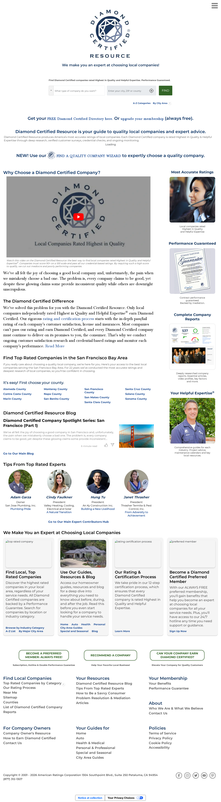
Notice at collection (90, 797)
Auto (75, 624)
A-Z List (11, 631)
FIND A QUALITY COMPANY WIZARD (89, 156)
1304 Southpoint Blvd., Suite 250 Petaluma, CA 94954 (120, 775)
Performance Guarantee (169, 688)
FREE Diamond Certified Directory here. (80, 119)
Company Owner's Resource (26, 733)
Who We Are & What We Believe (176, 708)
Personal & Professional (95, 748)
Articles (82, 703)
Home (64, 624)
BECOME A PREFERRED (43, 655)
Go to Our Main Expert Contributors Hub (78, 521)
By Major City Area (31, 631)
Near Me (10, 692)
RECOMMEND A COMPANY (111, 655)
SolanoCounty (135, 394)
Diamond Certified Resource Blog (104, 683)
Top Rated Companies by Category (32, 683)
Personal (99, 624)
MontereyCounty (55, 389)
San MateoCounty (96, 397)
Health (85, 624)
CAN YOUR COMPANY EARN (177, 655)
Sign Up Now (178, 631)
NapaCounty (53, 394)
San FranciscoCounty (93, 391)
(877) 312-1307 (12, 779)
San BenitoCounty (56, 398)
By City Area (160, 103)
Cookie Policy (160, 743)
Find (165, 90)
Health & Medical (90, 743)
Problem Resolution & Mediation (103, 698)
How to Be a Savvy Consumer (100, 693)
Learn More (122, 631)
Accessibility (159, 747)
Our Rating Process (19, 688)
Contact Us (158, 713)
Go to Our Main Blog (18, 453)
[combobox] (79, 90)
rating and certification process (68, 318)
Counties (10, 702)
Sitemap (10, 697)
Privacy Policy (161, 738)
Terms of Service (162, 733)
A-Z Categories (141, 103)
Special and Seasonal (74, 631)
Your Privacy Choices (121, 797)
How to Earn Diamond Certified (29, 738)
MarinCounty (12, 398)
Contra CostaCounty (17, 394)
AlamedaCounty (14, 389)
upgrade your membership (142, 119)
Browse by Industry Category (25, 627)
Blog (95, 631)
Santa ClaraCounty (97, 402)
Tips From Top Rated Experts (100, 688)
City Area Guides (71, 627)
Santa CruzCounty (138, 389)
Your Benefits (160, 683)
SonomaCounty (136, 398)
